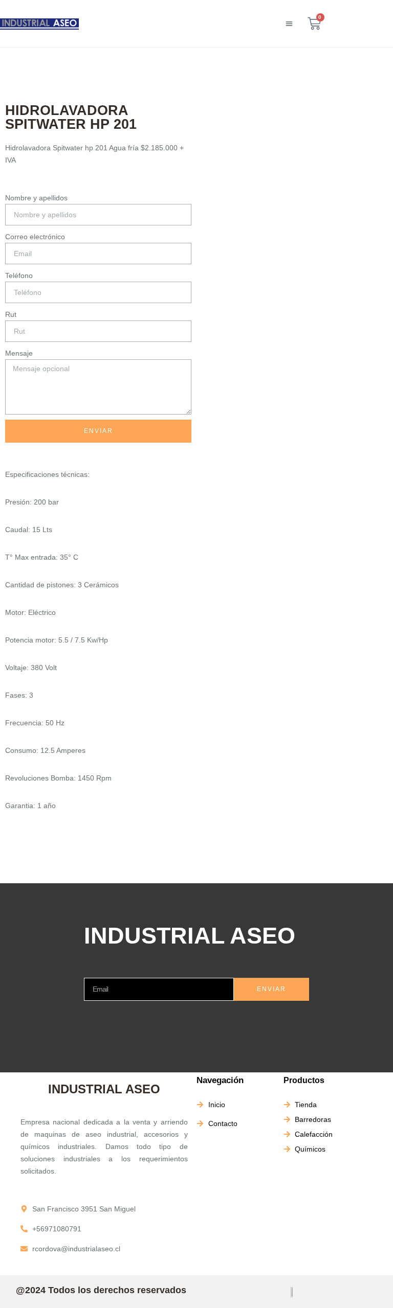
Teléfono (19, 275)
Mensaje (19, 353)
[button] (289, 23)
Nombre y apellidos (36, 198)
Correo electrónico (35, 237)
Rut (10, 314)
